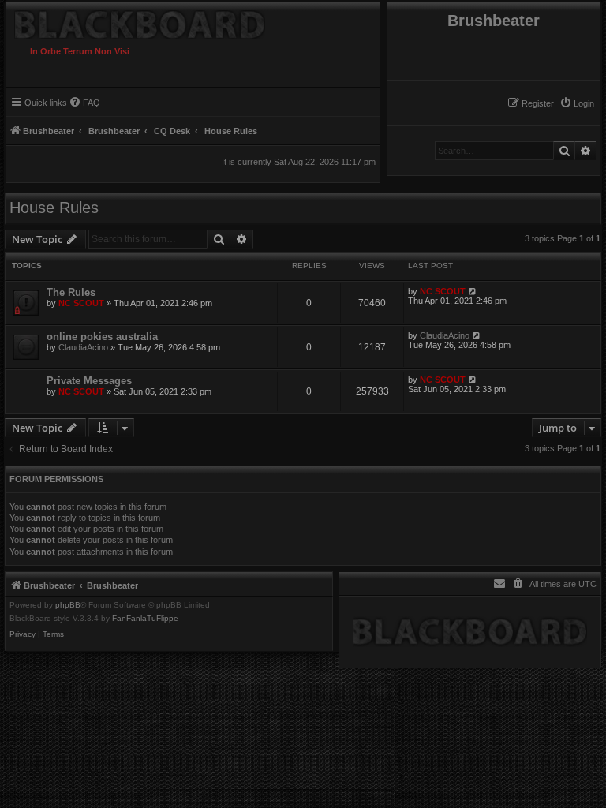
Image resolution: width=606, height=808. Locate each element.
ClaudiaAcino (83, 347)
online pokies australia (102, 336)
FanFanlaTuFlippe (145, 619)
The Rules (71, 292)
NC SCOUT (81, 303)
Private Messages (89, 381)
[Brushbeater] (167, 20)
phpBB (67, 605)
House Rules (54, 207)
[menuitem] (576, 103)
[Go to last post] (473, 291)
